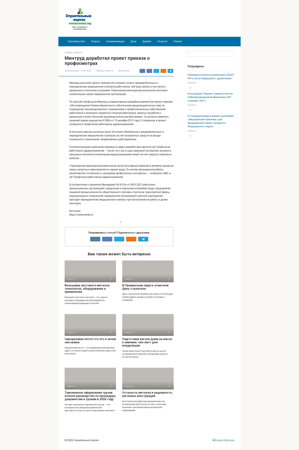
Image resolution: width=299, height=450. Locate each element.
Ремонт (95, 41)
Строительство (76, 41)
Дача (133, 41)
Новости (162, 41)
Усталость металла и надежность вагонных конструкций (147, 394)
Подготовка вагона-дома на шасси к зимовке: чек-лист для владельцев (147, 342)
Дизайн (146, 41)
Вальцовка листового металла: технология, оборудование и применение (87, 289)
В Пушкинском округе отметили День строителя (145, 287)
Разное (177, 41)
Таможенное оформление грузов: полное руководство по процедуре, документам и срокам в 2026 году (90, 396)
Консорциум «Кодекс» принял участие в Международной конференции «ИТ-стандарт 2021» (210, 97)
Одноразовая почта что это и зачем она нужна (90, 340)
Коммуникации (115, 41)
